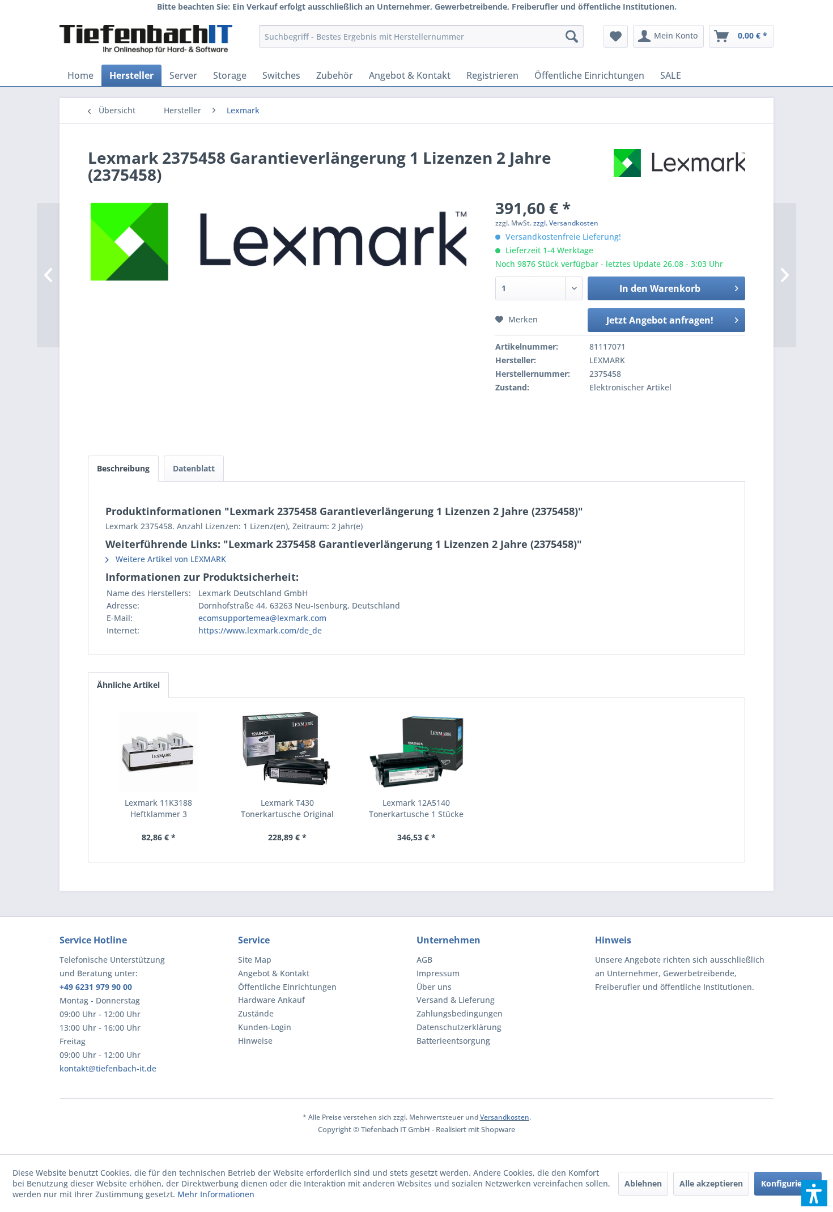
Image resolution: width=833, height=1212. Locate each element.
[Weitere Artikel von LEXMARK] (679, 169)
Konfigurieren (788, 1183)
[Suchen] (572, 36)
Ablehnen (643, 1183)
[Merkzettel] (616, 36)
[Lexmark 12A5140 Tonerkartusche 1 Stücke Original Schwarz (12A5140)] (416, 752)
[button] (814, 1193)
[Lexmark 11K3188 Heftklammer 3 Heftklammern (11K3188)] (159, 752)
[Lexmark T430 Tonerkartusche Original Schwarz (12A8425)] (288, 752)
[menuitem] (421, 36)
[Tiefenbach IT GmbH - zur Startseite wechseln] (146, 39)
